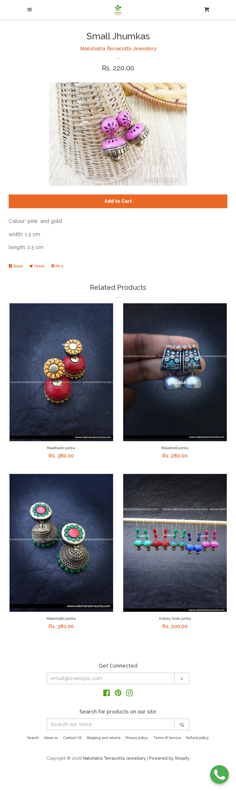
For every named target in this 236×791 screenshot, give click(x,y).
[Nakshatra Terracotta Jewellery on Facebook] (106, 694)
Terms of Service (167, 738)
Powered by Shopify (169, 758)
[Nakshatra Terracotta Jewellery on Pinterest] (118, 694)
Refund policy (197, 738)
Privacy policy (136, 738)
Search (33, 738)
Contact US (72, 738)
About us (51, 738)
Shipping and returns (103, 738)
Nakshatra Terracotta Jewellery (118, 48)
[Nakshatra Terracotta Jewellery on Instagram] (129, 694)
